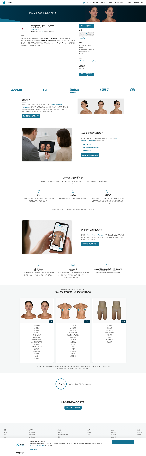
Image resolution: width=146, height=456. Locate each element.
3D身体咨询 (87, 144)
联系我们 (90, 432)
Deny (123, 452)
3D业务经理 (32, 434)
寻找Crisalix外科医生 (106, 3)
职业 (5, 434)
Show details (33, 449)
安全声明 (113, 437)
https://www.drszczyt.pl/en (88, 61)
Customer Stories (120, 3)
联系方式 (136, 3)
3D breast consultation (90, 147)
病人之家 (60, 432)
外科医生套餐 (32, 437)
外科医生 (95, 3)
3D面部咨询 (87, 150)
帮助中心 (90, 434)
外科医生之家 (32, 432)
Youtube (139, 437)
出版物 (129, 3)
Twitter (139, 434)
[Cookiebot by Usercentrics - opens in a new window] (20, 453)
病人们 (89, 3)
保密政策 (113, 434)
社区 (59, 437)
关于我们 (6, 432)
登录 (142, 3)
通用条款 (113, 432)
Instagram (139, 432)
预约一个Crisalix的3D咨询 (86, 25)
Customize (122, 447)
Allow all (123, 442)
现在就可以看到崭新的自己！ (31, 116)
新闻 (5, 437)
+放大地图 (82, 38)
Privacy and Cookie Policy (37, 445)
